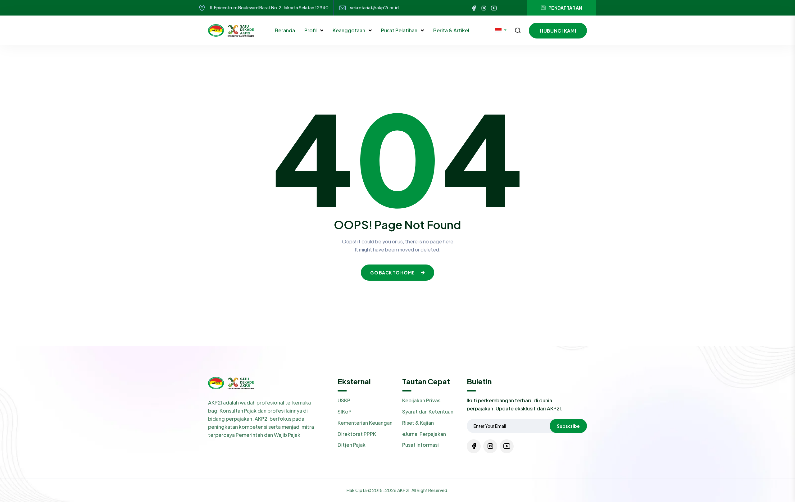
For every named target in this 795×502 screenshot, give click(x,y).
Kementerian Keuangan (365, 422)
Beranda (285, 30)
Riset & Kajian (418, 422)
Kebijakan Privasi (422, 400)
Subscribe (568, 426)
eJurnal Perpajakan (424, 434)
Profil (311, 30)
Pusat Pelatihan (399, 30)
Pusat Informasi (420, 444)
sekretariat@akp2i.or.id (374, 7)
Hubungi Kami (558, 31)
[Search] (517, 31)
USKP (344, 400)
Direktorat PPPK (357, 434)
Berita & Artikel (451, 30)
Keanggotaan (349, 30)
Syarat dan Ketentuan (427, 411)
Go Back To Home (392, 272)
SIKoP (345, 411)
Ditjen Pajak (352, 444)
